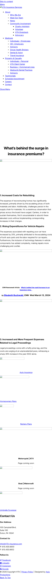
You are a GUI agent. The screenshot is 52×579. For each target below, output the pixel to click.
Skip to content (6, 1)
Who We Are (15, 15)
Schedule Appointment (14, 79)
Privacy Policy (27, 572)
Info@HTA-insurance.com (11, 544)
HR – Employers (17, 44)
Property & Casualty (13, 58)
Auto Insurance (26, 372)
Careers (8, 81)
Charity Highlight (22, 26)
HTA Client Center (17, 64)
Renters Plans (26, 424)
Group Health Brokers (19, 50)
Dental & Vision (16, 52)
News (12, 21)
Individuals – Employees (20, 41)
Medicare (9, 38)
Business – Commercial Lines (22, 67)
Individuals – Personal (19, 61)
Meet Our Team (16, 18)
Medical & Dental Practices (21, 70)
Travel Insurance (17, 55)
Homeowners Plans (8, 401)
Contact (8, 84)
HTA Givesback (21, 32)
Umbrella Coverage (8, 510)
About (7, 12)
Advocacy (19, 35)
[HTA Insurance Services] (11, 7)
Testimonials (10, 76)
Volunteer (19, 29)
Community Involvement (20, 23)
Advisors (14, 47)
